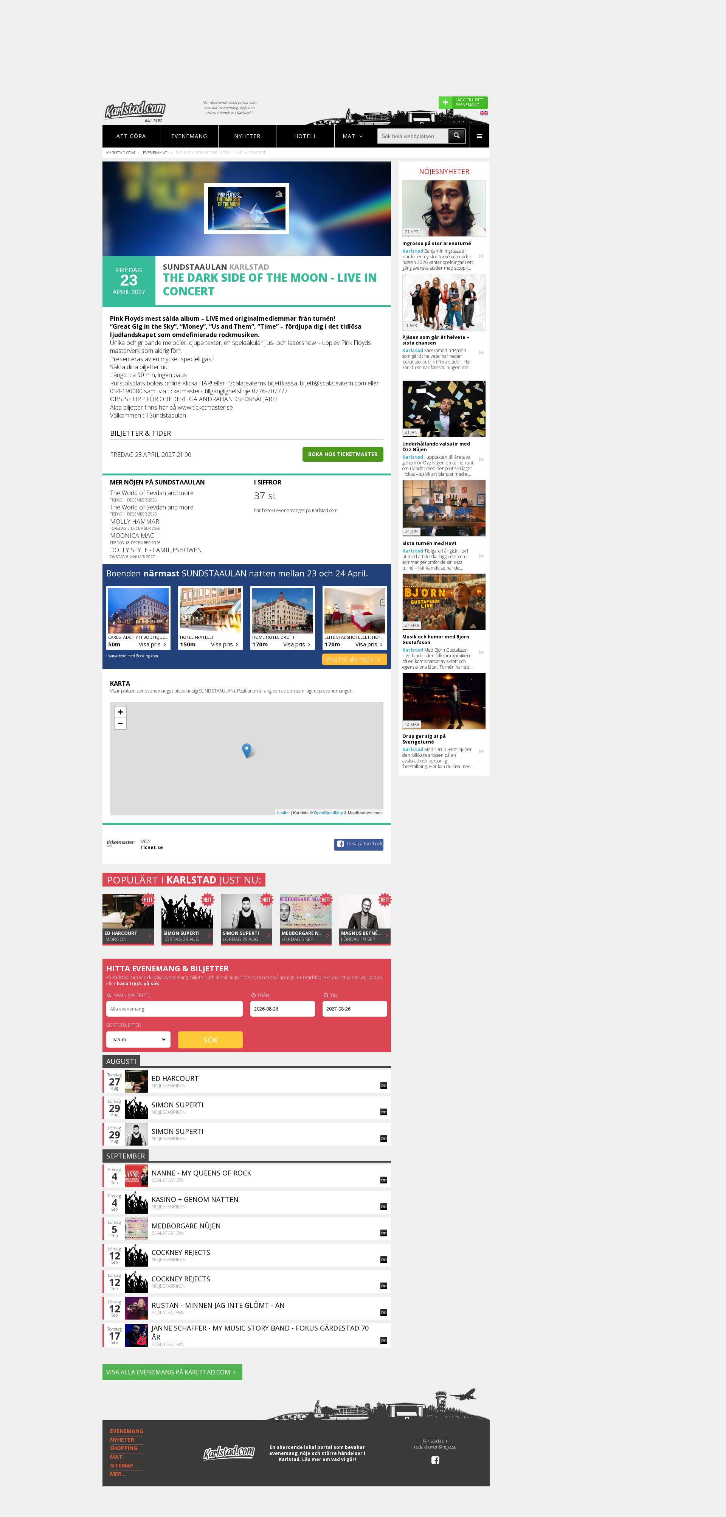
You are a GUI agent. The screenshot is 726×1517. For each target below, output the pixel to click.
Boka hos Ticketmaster (343, 454)
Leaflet (283, 812)
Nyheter (247, 136)
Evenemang (189, 136)
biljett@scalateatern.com (333, 383)
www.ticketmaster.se (205, 407)
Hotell (305, 136)
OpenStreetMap (328, 812)
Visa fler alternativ (350, 659)
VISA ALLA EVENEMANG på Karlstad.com (168, 1372)
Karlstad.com (120, 152)
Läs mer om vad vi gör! (329, 1459)
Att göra (131, 136)
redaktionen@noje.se (435, 1447)
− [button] (120, 723)
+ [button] (120, 712)
